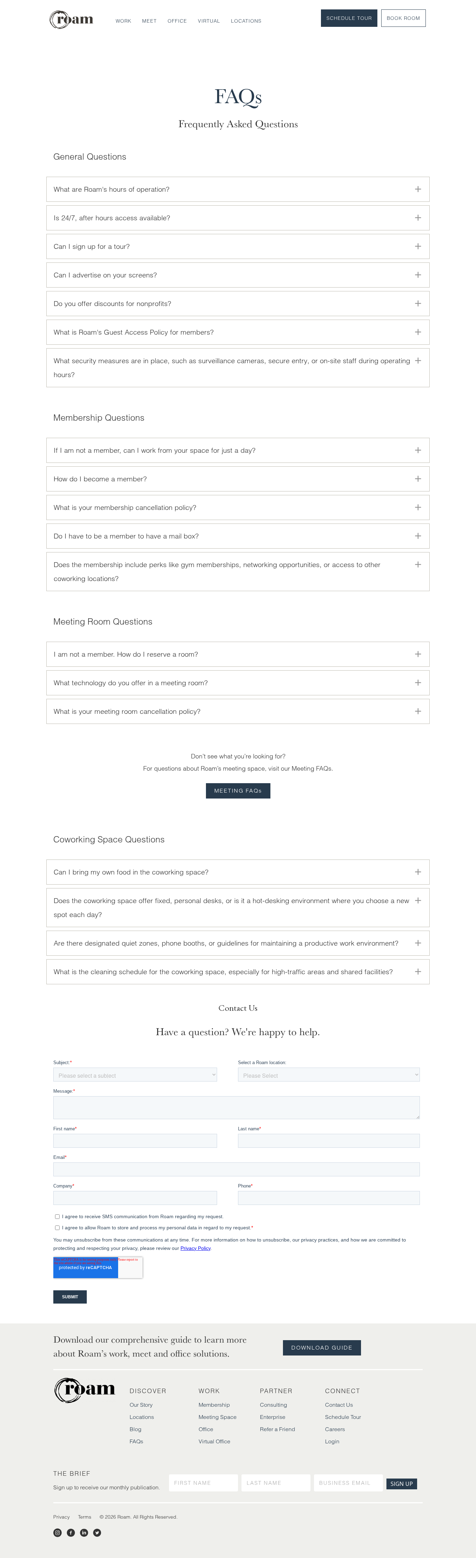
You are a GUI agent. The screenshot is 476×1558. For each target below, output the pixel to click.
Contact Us (339, 1404)
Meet (149, 21)
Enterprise (272, 1416)
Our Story (141, 1404)
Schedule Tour (349, 18)
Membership (214, 1404)
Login (332, 1441)
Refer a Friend (277, 1429)
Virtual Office (214, 1441)
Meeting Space (218, 1416)
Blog (135, 1429)
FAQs (136, 1441)
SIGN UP (402, 1484)
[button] (238, 189)
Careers (335, 1429)
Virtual (209, 21)
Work (123, 21)
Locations (246, 21)
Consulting (273, 1404)
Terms (84, 1517)
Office (177, 21)
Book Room (403, 18)
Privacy (61, 1517)
